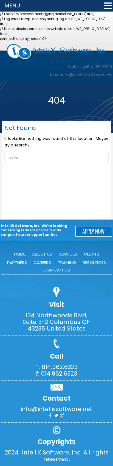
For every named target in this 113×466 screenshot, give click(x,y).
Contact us (56, 270)
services (68, 254)
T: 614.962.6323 (56, 367)
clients (91, 254)
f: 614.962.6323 (56, 374)
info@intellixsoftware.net (86, 74)
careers (42, 262)
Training (67, 262)
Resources (94, 262)
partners (17, 262)
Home (19, 254)
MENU (12, 5)
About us (42, 254)
